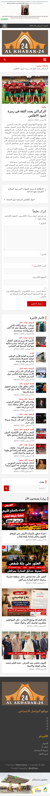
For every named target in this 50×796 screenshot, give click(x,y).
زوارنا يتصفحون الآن (35, 498)
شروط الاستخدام (41, 750)
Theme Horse (21, 765)
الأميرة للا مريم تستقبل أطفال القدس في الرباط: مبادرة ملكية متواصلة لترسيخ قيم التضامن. (20, 343)
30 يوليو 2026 (41, 669)
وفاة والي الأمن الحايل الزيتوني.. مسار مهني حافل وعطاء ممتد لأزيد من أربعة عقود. (19, 404)
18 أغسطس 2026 (27, 441)
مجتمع (21, 399)
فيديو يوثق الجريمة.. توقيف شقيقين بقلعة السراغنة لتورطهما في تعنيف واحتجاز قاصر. (19, 450)
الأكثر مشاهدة (41, 524)
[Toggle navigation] (44, 60)
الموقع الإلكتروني (39, 277)
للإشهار (45, 743)
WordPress (33, 768)
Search (6, 488)
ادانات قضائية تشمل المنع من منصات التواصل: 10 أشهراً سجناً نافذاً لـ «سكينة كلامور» (20, 465)
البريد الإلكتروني (39, 266)
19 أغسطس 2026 (27, 425)
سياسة (25, 338)
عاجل (21, 322)
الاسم (43, 254)
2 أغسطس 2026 (40, 626)
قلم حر (31, 353)
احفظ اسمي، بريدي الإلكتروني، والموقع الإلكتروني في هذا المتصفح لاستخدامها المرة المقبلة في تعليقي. (26, 294)
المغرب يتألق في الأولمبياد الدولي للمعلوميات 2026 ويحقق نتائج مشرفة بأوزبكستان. (19, 435)
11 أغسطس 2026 (39, 583)
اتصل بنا (45, 747)
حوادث (26, 322)
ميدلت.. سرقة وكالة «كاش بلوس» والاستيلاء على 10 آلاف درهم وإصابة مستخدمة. (20, 328)
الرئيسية (31, 322)
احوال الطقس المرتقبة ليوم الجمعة (20, 199)
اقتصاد (32, 384)
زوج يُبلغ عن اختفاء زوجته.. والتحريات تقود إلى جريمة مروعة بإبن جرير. (19, 420)
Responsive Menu (4, 26)
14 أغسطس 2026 (39, 540)
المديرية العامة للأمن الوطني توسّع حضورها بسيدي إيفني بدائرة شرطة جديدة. (21, 358)
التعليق (42, 223)
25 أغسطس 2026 (27, 334)
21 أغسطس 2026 (27, 364)
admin (30, 120)
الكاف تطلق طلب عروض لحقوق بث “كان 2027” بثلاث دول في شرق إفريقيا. (19, 389)
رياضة (44, 107)
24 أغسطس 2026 (27, 349)
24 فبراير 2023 (40, 120)
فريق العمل (43, 754)
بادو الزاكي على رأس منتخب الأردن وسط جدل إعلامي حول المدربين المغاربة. (20, 374)
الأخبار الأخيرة (37, 317)
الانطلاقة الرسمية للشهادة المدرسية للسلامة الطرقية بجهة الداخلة (26, 190)
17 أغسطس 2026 (27, 471)
